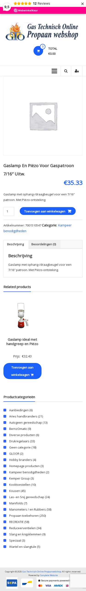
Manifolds (16, 503)
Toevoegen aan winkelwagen (44, 211)
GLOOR (14, 453)
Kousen (14, 491)
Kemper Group (19, 478)
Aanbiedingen (19, 410)
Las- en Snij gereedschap (26, 497)
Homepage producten (24, 466)
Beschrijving (15, 244)
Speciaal (15, 540)
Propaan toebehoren (24, 516)
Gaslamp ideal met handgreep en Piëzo (22, 341)
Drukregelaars (19, 441)
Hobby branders (20, 460)
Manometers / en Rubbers (27, 509)
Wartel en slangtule (22, 547)
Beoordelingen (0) (43, 244)
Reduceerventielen (22, 528)
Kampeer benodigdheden (27, 472)
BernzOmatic (18, 429)
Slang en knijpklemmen (25, 534)
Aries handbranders (23, 416)
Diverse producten (22, 435)
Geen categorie (20, 447)
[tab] (15, 244)
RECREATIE (16, 522)
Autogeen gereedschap (25, 422)
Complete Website (49, 575)
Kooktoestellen (19, 485)
